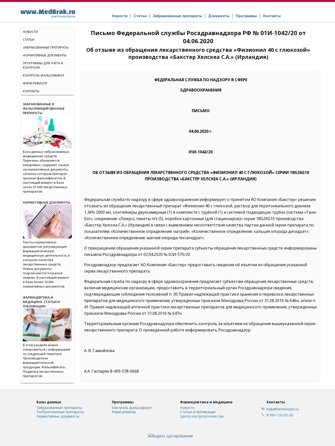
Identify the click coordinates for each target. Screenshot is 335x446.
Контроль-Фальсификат (43, 75)
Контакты (272, 16)
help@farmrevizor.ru (283, 409)
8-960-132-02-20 (280, 415)
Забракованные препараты (177, 16)
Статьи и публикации (197, 411)
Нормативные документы (44, 55)
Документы (219, 16)
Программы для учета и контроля (43, 65)
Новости (120, 16)
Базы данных (49, 402)
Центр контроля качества (202, 416)
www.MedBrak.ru (47, 13)
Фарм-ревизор (35, 83)
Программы (246, 16)
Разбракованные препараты (60, 411)
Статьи (140, 16)
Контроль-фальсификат (132, 407)
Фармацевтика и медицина (206, 402)
